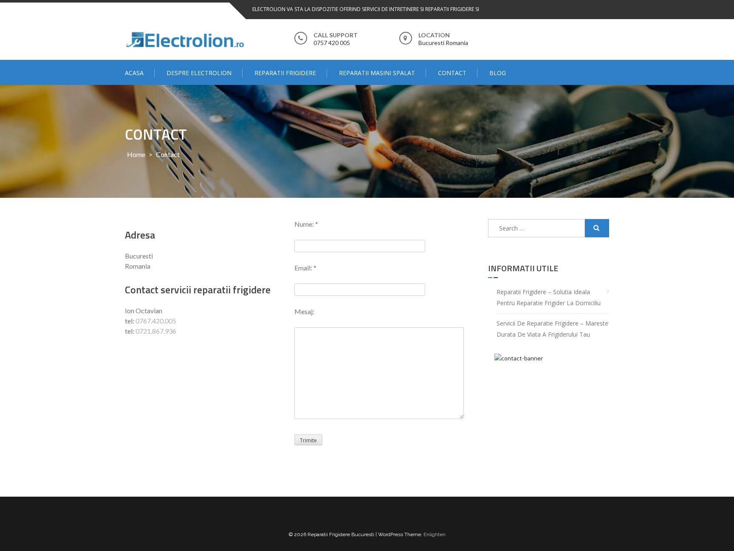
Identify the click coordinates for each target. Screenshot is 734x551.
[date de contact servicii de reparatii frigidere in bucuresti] (548, 408)
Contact (452, 73)
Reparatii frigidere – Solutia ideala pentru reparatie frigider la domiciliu (549, 297)
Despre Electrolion (199, 73)
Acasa (134, 73)
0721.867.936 (156, 331)
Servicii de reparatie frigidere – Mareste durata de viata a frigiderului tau (552, 329)
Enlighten (434, 534)
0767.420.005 (156, 321)
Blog (497, 73)
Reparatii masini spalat (377, 73)
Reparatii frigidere (285, 73)
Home (136, 154)
